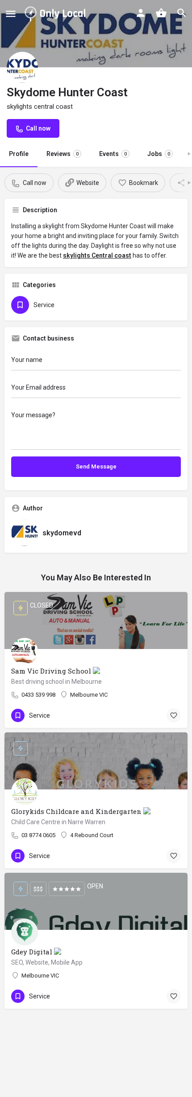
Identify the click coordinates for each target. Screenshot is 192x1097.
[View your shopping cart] (161, 13)
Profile (19, 153)
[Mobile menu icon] (10, 13)
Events (113, 153)
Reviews (62, 153)
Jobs (158, 153)
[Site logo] (56, 13)
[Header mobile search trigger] (182, 13)
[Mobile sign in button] (140, 13)
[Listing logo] (22, 67)
